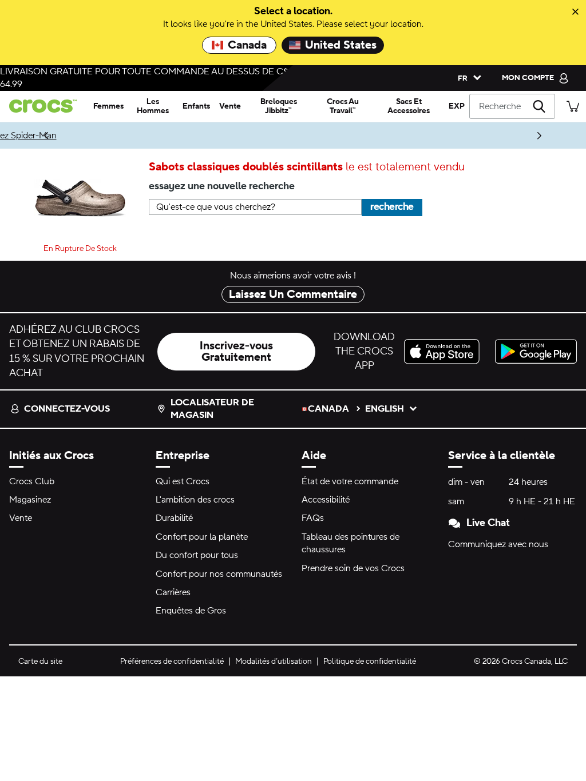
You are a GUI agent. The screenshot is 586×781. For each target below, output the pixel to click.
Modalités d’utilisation (273, 661)
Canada (247, 45)
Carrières (173, 592)
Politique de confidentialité (369, 661)
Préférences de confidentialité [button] (172, 661)
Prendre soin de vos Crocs (353, 568)
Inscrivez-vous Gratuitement (236, 351)
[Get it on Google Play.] (536, 351)
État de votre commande (350, 481)
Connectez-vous (67, 409)
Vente (20, 518)
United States (341, 45)
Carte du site (40, 661)
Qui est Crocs (182, 481)
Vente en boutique (280, 135)
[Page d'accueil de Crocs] (44, 106)
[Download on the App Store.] (445, 351)
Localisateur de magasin (212, 409)
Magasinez (30, 499)
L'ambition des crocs (195, 499)
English (384, 409)
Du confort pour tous (197, 555)
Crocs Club (31, 481)
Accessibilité (326, 499)
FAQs (313, 518)
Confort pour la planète (202, 537)
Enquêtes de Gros (191, 610)
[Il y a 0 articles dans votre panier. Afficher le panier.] (573, 106)
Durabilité (174, 518)
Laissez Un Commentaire (293, 294)
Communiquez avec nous (498, 544)
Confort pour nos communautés (219, 574)
